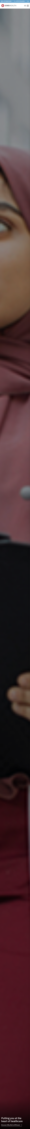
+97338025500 (7, 1)
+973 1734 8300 (20, 1)
